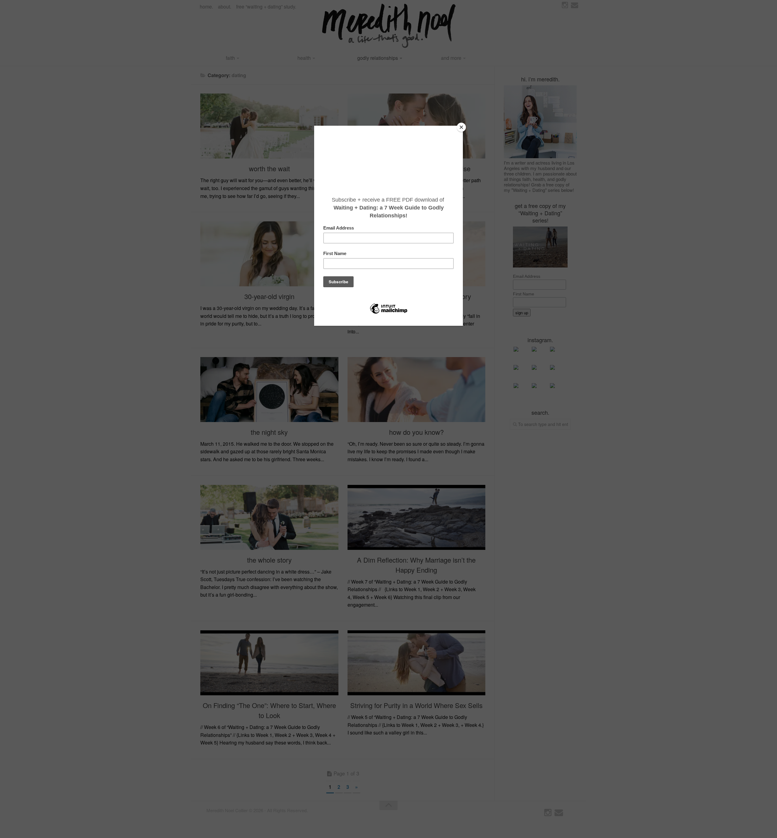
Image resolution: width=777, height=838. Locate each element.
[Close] (461, 127)
